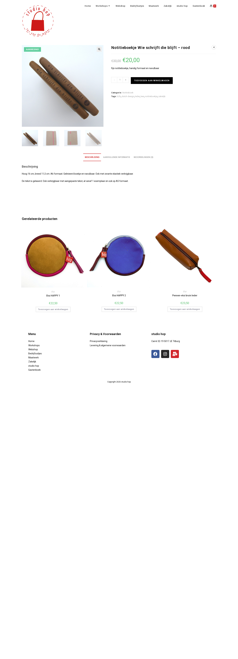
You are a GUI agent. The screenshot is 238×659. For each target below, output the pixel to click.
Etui (53, 292)
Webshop (33, 349)
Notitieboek (127, 92)
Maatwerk (33, 357)
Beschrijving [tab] (92, 157)
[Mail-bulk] (175, 354)
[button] (99, 49)
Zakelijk (32, 361)
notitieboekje (151, 96)
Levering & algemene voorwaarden (107, 345)
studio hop (33, 366)
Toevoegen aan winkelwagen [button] (53, 309)
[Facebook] (155, 354)
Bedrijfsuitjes (35, 353)
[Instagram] (165, 354)
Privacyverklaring (98, 341)
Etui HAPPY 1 (53, 295)
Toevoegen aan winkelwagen (152, 80)
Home (31, 341)
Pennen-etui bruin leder (184, 295)
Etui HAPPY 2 (119, 295)
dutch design (128, 96)
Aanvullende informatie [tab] (116, 157)
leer (142, 96)
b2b (119, 96)
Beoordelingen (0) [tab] (143, 157)
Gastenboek (34, 370)
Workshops (34, 345)
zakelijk (161, 96)
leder (137, 96)
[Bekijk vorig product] (214, 47)
